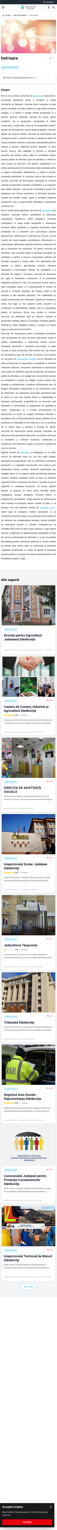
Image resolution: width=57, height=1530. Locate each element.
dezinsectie (38, 96)
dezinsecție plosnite (26, 359)
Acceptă (27, 1522)
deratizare (46, 210)
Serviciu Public (20, 15)
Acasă (8, 15)
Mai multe (28, 1286)
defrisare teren (47, 507)
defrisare (25, 452)
